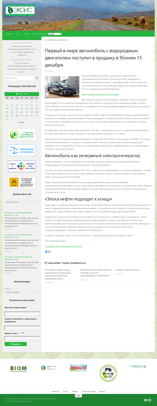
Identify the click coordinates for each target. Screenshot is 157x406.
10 (7, 108)
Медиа (27, 34)
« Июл (21, 122)
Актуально (9, 213)
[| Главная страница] (20, 10)
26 (17, 116)
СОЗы (16, 215)
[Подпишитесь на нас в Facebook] (149, 400)
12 (17, 108)
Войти (102, 391)
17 (7, 112)
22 (32, 112)
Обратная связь (39, 34)
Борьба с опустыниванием (128, 270)
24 (7, 116)
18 (12, 112)
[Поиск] (36, 78)
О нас (18, 34)
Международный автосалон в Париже (100, 94)
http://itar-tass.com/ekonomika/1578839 (63, 246)
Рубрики (8, 289)
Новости (9, 34)
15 (32, 108)
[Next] (52, 369)
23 (37, 112)
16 (37, 108)
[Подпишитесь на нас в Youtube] (145, 400)
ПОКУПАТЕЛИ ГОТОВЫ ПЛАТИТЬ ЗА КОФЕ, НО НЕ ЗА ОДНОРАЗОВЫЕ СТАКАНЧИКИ (96, 273)
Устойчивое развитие (56, 40)
